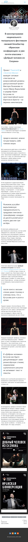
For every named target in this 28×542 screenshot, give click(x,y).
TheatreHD (14, 70)
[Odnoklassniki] (13, 533)
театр (24, 516)
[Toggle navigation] (25, 2)
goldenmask (20, 516)
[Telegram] (15, 533)
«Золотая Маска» (10, 73)
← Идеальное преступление (4, 522)
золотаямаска (14, 516)
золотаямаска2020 (6, 516)
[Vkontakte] (10, 533)
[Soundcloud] (18, 533)
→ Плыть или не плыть (24, 522)
